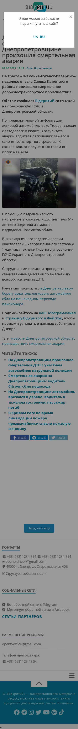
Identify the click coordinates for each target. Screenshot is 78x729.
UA (35, 36)
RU (42, 36)
